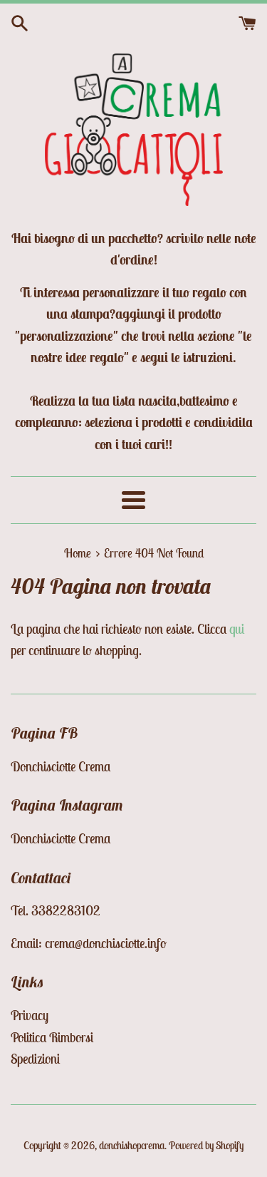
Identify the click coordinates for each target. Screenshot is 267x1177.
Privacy (29, 1015)
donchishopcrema (131, 1145)
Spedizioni (35, 1058)
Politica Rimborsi (52, 1037)
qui (236, 628)
